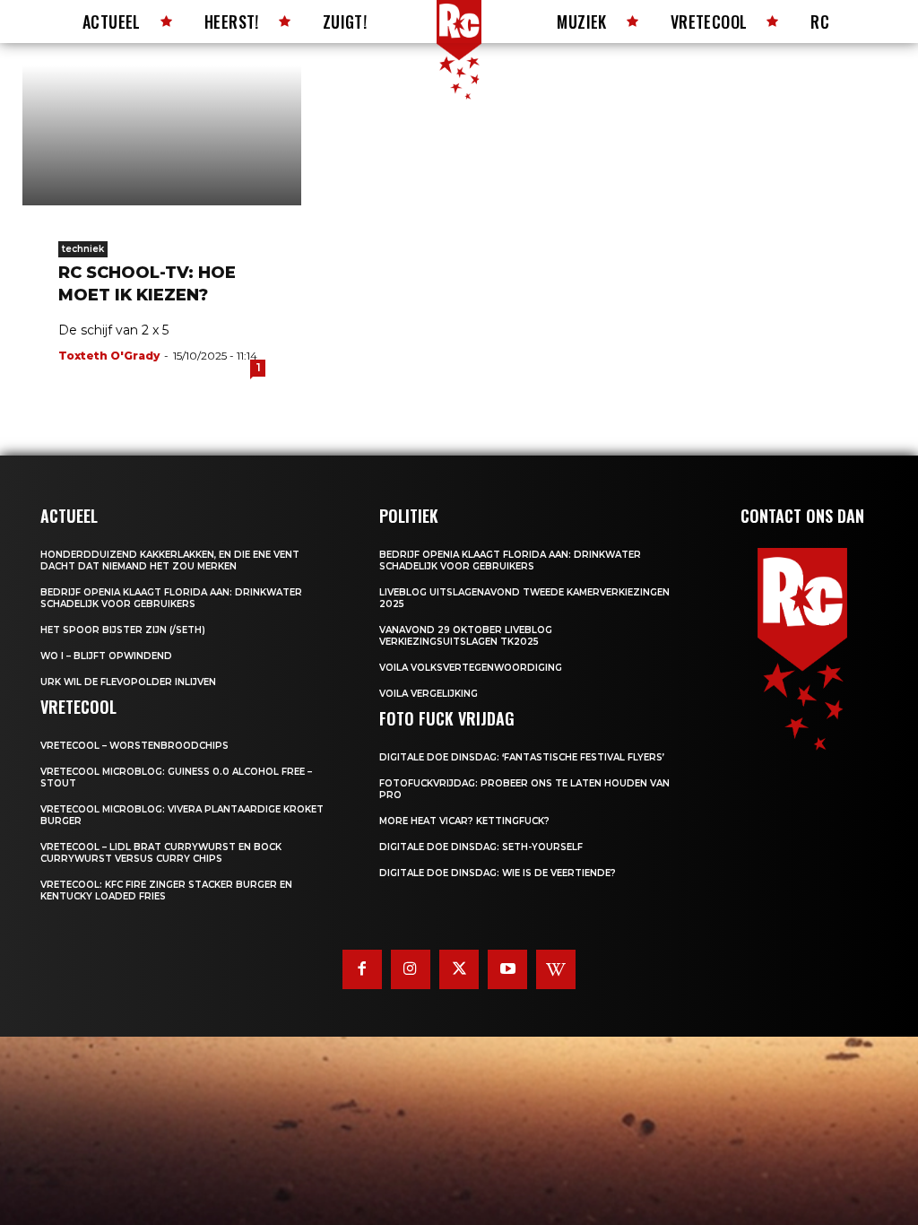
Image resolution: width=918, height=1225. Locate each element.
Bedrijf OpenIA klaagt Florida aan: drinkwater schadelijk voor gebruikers (171, 598)
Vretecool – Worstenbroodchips (134, 746)
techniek (83, 249)
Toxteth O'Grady (109, 355)
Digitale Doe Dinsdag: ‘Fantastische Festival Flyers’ (521, 757)
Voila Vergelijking (428, 693)
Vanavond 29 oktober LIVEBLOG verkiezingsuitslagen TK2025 (465, 635)
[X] (459, 969)
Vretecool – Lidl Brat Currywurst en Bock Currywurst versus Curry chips (160, 852)
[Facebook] (362, 969)
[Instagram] (410, 969)
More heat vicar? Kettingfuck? (464, 821)
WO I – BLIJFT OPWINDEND (106, 656)
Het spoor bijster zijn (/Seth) (122, 630)
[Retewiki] (556, 969)
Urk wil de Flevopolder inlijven (128, 682)
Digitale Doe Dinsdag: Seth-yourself (481, 847)
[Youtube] (507, 969)
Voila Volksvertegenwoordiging (470, 667)
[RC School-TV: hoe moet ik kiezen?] (161, 135)
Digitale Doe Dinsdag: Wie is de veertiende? (497, 873)
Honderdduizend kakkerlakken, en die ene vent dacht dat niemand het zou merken (169, 560)
